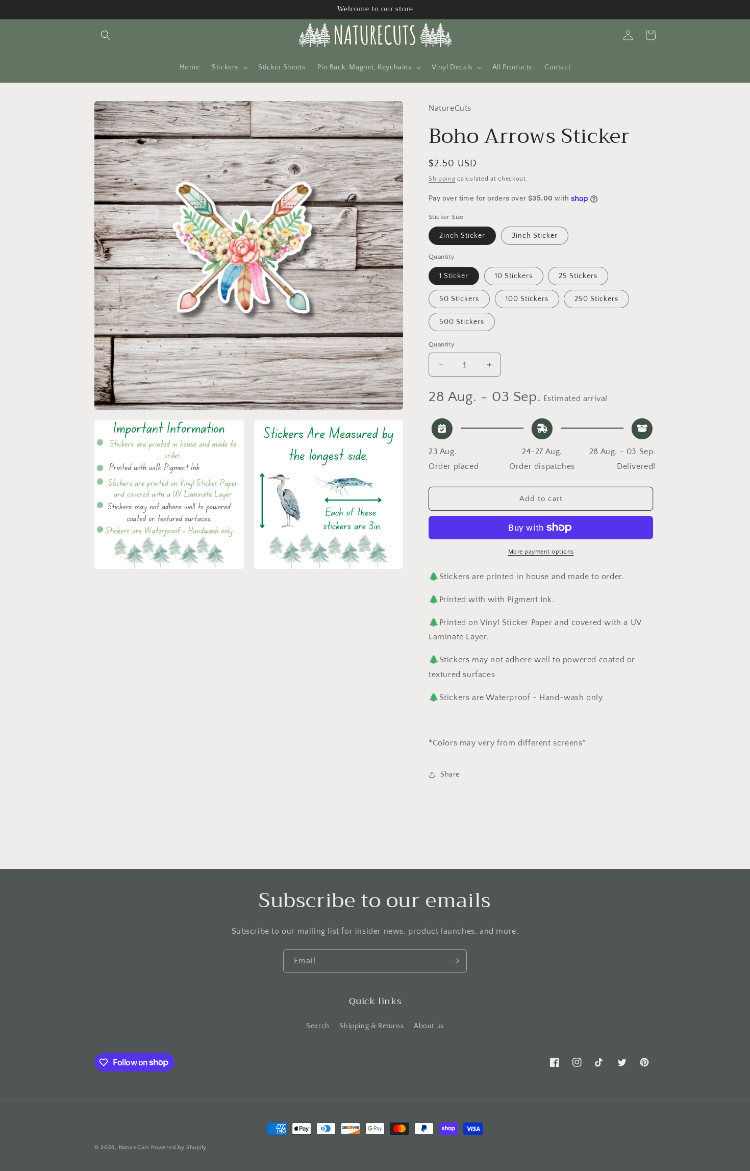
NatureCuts (134, 1147)
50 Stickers (459, 299)
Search (318, 1026)
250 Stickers (596, 299)
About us (429, 1026)
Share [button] (450, 774)
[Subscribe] (455, 961)
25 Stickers (578, 276)
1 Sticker (453, 276)
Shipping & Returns (371, 1026)
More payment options (541, 552)
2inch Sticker (462, 236)
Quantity (442, 344)
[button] (105, 35)
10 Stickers (514, 276)
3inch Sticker (535, 236)
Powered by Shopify (179, 1147)
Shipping (442, 179)
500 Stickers (461, 322)
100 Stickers (527, 299)
